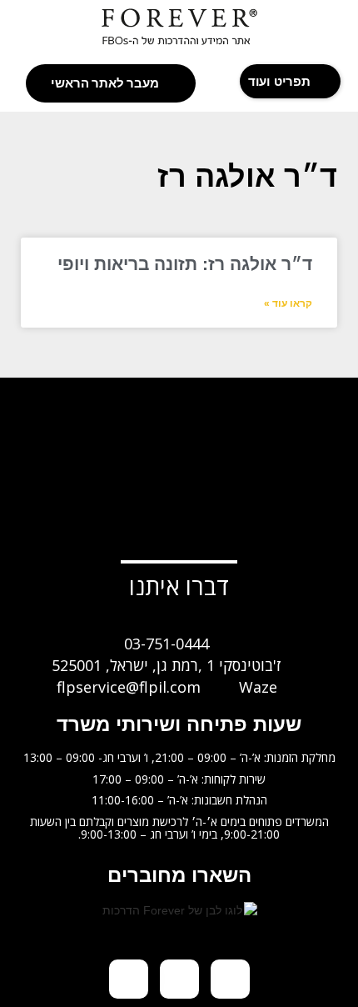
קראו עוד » (288, 303)
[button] (290, 81)
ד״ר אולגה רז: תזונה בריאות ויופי (184, 263)
